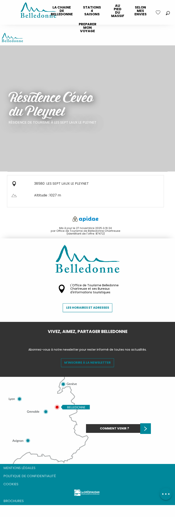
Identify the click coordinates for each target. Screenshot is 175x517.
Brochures (13, 500)
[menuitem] (61, 10)
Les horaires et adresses (87, 307)
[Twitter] (91, 338)
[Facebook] (84, 338)
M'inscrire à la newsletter (87, 362)
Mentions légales (19, 467)
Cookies (10, 484)
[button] (168, 13)
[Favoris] (158, 12)
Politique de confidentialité (29, 476)
